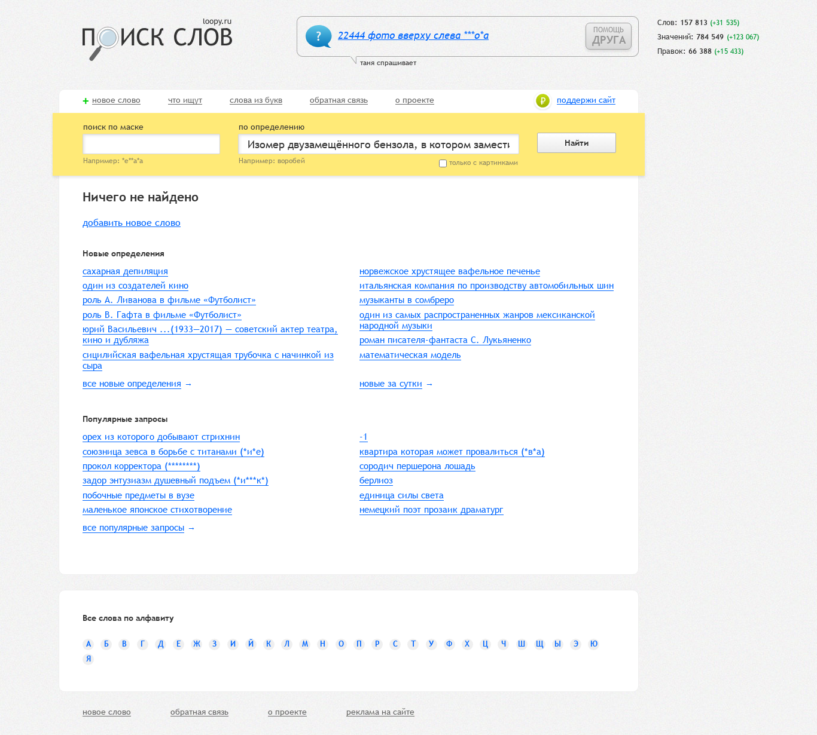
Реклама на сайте (380, 712)
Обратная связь (339, 100)
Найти (577, 143)
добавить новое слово (132, 222)
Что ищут (185, 100)
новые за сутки (390, 383)
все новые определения (132, 383)
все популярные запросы (133, 527)
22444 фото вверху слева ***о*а (413, 35)
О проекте (414, 100)
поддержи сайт (586, 100)
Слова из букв (256, 100)
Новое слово (116, 100)
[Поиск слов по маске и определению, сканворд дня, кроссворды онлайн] (157, 40)
